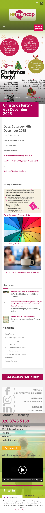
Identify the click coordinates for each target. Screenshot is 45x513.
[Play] (4, 480)
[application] (22, 470)
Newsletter (9, 358)
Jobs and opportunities (17, 341)
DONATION (38, 27)
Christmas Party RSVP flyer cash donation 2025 (21, 161)
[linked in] (12, 490)
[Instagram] (22, 400)
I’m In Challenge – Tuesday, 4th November (20, 215)
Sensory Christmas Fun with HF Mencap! (23, 316)
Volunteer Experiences (17, 348)
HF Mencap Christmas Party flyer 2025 (18, 156)
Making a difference (16, 337)
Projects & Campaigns (17, 354)
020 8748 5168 (15, 421)
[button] (22, 470)
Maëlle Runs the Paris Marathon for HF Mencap (25, 291)
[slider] (21, 479)
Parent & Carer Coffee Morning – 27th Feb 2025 (21, 272)
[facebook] (22, 391)
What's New (32, 98)
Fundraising (13, 351)
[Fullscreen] (41, 480)
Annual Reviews (11, 361)
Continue (18, 510)
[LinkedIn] (22, 408)
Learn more (26, 510)
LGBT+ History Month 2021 (13, 244)
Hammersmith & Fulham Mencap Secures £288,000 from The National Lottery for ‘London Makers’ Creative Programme (26, 304)
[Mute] (37, 480)
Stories (12, 344)
